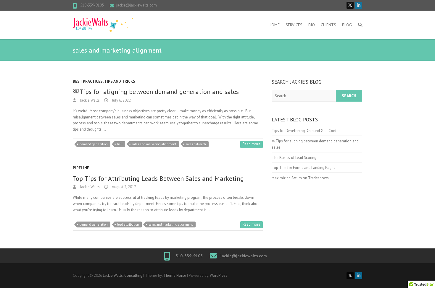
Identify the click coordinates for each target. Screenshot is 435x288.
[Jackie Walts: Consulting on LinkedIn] (358, 5)
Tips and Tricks (119, 81)
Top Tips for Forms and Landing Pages (303, 167)
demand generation (94, 144)
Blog (347, 24)
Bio (311, 24)
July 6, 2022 (121, 100)
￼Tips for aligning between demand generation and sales (156, 91)
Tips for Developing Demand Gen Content (307, 130)
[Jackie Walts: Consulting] (103, 25)
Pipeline (81, 167)
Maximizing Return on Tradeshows (300, 177)
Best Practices (88, 81)
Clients (328, 24)
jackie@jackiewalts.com (136, 5)
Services (294, 24)
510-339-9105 (91, 5)
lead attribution (128, 224)
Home (274, 24)
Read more (251, 144)
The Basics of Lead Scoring (294, 157)
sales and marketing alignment (154, 144)
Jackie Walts (89, 100)
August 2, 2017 (123, 186)
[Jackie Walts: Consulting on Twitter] (350, 5)
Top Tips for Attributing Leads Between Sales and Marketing (158, 178)
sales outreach (196, 144)
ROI (120, 144)
